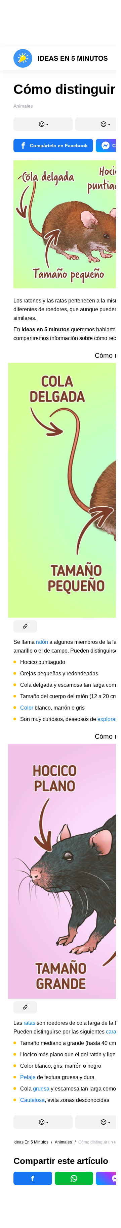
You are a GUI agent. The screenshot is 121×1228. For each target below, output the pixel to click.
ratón (42, 642)
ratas (30, 1023)
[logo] (60, 58)
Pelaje (28, 1077)
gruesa (42, 1089)
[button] (43, 124)
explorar (107, 719)
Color (26, 708)
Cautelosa (32, 1100)
